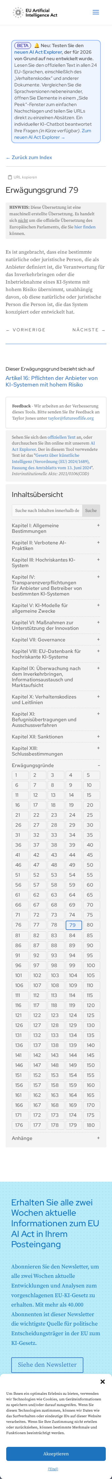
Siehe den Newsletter (47, 1365)
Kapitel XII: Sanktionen (37, 736)
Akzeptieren (56, 1454)
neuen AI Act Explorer (38, 52)
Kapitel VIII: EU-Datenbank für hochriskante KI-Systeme (46, 654)
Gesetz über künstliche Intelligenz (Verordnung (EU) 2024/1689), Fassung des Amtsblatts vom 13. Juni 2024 (51, 461)
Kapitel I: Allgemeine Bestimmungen (35, 528)
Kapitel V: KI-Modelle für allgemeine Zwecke (40, 608)
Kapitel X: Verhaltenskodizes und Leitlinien (44, 699)
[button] (103, 1382)
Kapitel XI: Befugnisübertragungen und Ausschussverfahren (44, 719)
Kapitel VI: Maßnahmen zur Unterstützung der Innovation (45, 625)
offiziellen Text (62, 437)
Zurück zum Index (29, 157)
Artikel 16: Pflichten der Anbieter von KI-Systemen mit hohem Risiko (52, 381)
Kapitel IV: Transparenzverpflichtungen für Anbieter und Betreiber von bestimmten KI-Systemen (47, 585)
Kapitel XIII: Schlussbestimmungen (37, 751)
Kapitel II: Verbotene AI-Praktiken (39, 545)
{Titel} (53, 1469)
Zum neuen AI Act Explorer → (52, 134)
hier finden (85, 227)
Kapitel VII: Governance (38, 639)
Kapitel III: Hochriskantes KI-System (43, 563)
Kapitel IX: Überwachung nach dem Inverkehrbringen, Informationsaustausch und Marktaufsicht (46, 676)
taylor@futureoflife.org (71, 418)
